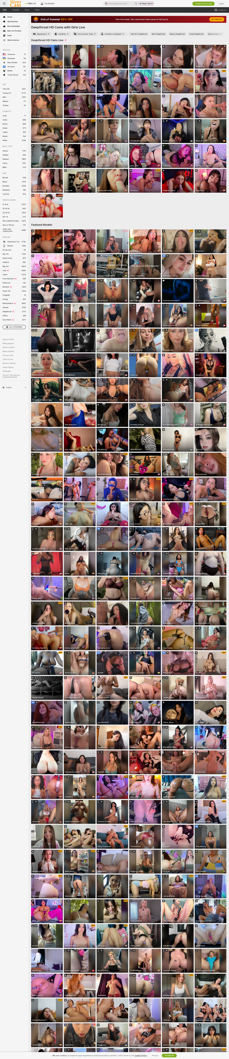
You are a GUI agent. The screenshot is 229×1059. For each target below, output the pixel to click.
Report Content (8, 347)
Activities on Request (113, 34)
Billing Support (8, 343)
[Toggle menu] (4, 3)
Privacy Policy (8, 355)
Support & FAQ (8, 339)
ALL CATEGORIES (15, 327)
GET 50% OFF (216, 19)
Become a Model (9, 363)
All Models (7, 371)
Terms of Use (8, 359)
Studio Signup (8, 367)
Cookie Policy (141, 1055)
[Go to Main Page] (15, 3)
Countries (62, 34)
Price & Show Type (85, 34)
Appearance (42, 34)
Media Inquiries (8, 351)
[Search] (136, 3)
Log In (221, 4)
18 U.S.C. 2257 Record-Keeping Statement (11, 376)
